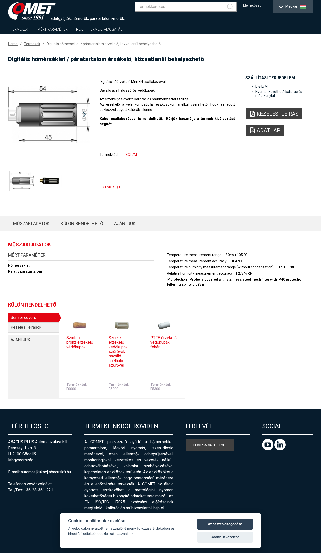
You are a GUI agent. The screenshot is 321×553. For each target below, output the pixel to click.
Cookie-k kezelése (225, 537)
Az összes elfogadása (225, 524)
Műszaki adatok (31, 223)
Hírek (78, 29)
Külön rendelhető (82, 223)
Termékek (19, 29)
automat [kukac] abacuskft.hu (46, 472)
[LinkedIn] (280, 449)
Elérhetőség (252, 5)
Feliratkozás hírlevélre (210, 445)
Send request (114, 187)
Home (13, 44)
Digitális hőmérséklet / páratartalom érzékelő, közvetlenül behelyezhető (104, 44)
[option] (49, 114)
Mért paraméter (52, 29)
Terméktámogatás (105, 29)
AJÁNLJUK (125, 223)
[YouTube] (268, 449)
